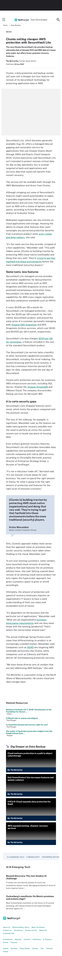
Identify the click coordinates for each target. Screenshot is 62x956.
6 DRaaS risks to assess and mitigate (22, 718)
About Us (6, 927)
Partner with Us (31, 930)
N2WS (30, 647)
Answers (27, 939)
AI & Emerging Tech (15, 857)
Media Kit (43, 930)
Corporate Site (8, 933)
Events (5, 942)
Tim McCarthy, (12, 61)
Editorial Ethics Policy (20, 927)
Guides (5, 948)
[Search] (58, 20)
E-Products (47, 939)
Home (5, 25)
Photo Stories (25, 948)
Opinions (14, 948)
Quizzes (35, 948)
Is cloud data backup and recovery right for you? (27, 725)
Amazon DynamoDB (37, 387)
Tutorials (49, 948)
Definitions (37, 939)
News (9, 32)
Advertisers (18, 930)
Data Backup (16, 25)
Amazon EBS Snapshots (24, 324)
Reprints (18, 939)
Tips (42, 948)
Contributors (8, 939)
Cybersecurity (33, 857)
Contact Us (7, 930)
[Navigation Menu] (4, 20)
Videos (5, 951)
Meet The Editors (38, 927)
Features (14, 942)
